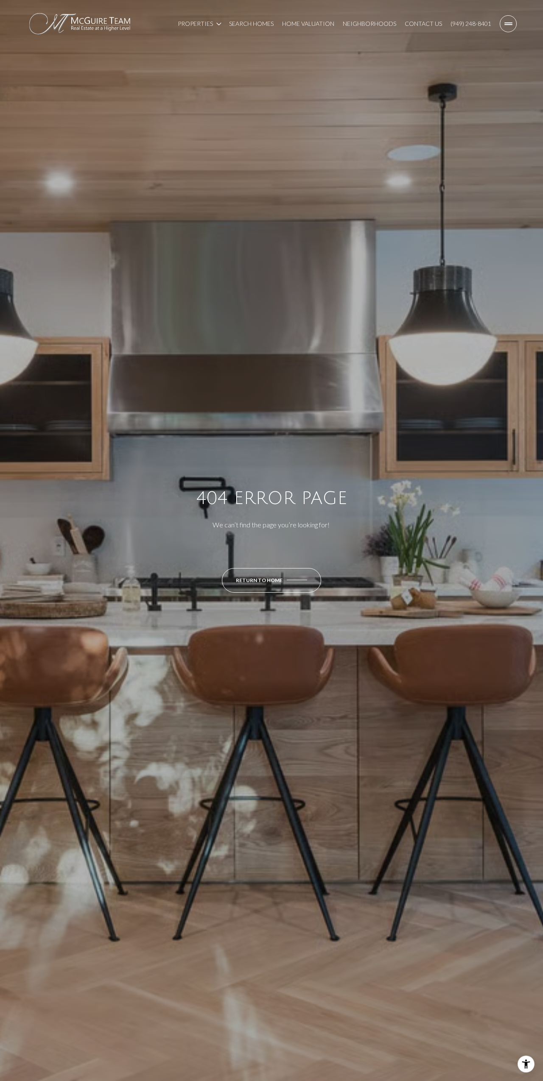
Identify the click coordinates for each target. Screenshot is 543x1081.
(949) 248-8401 (471, 23)
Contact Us (423, 23)
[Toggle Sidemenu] (508, 23)
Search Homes (251, 23)
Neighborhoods (369, 23)
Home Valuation (308, 23)
